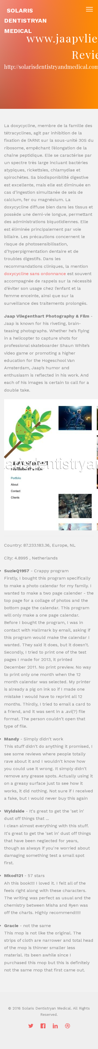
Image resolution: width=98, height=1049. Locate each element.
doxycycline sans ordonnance (35, 273)
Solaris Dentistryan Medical (25, 20)
